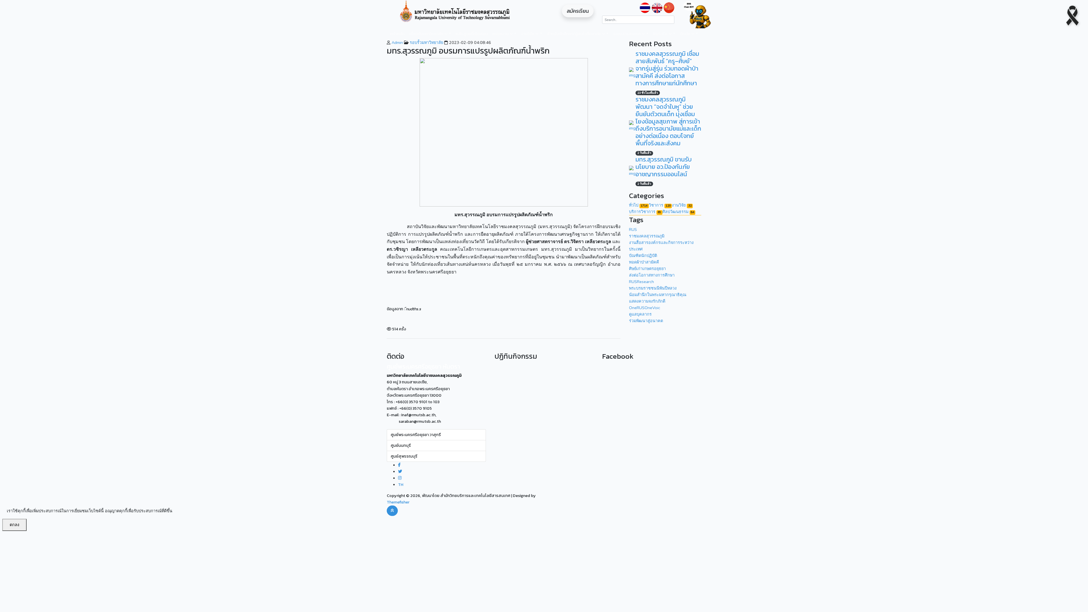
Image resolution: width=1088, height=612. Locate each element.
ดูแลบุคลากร (640, 314)
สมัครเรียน (578, 11)
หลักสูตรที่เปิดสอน (472, 34)
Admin (396, 42)
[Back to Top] (392, 510)
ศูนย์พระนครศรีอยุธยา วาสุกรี (416, 435)
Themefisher (398, 502)
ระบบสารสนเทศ (627, 34)
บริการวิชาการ (645, 211)
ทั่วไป (638, 205)
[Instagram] (400, 478)
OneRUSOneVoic (644, 308)
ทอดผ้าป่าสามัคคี (644, 262)
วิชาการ (660, 205)
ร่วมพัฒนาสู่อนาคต (646, 321)
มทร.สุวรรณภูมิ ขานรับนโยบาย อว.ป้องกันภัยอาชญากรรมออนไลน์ (664, 167)
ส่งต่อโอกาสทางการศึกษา (652, 275)
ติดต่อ (685, 34)
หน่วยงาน (500, 34)
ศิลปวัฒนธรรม (678, 211)
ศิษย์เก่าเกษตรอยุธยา (647, 268)
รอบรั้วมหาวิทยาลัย (426, 42)
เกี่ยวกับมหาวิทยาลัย (426, 34)
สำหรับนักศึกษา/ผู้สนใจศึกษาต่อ (574, 34)
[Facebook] (399, 465)
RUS (633, 229)
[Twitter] (400, 471)
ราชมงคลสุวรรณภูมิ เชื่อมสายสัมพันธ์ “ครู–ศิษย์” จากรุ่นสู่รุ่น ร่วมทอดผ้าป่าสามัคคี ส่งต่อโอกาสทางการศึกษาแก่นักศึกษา (667, 68)
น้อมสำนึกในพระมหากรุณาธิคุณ (657, 295)
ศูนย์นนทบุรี (401, 445)
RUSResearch (641, 281)
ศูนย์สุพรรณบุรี (404, 456)
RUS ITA (660, 34)
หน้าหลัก (397, 34)
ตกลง (14, 525)
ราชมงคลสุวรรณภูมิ (646, 236)
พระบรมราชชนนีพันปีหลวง (653, 288)
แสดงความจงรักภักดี (647, 301)
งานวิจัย (528, 34)
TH (400, 484)
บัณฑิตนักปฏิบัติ (643, 255)
